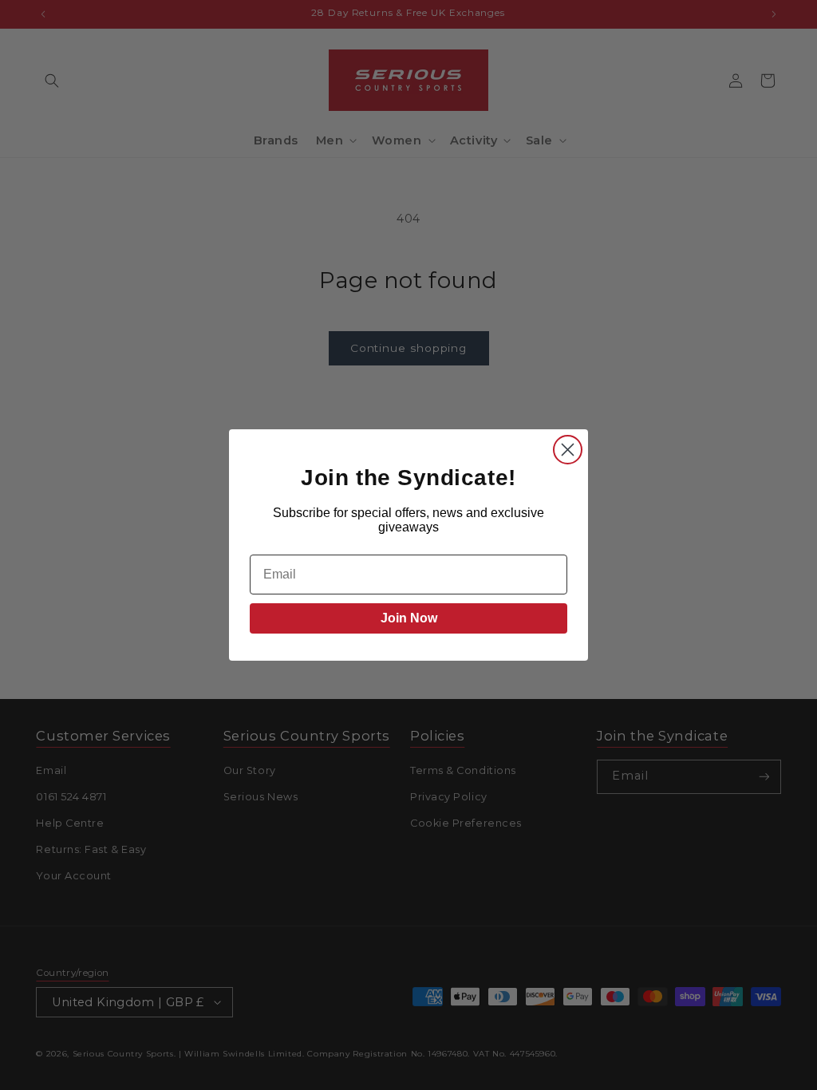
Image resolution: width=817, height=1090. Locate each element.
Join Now (409, 618)
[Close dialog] (568, 450)
